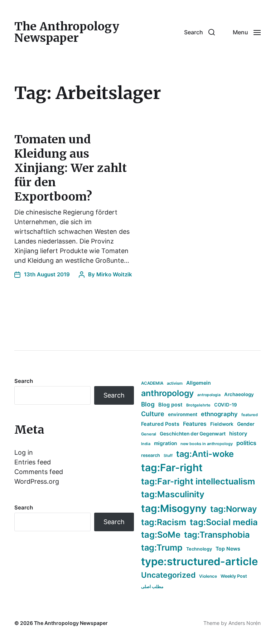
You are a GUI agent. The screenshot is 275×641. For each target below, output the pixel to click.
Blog (148, 404)
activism (175, 383)
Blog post (170, 404)
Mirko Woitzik (114, 274)
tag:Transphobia (217, 534)
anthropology (167, 393)
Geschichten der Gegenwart (193, 434)
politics (246, 443)
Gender (246, 424)
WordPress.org (36, 481)
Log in (23, 452)
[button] (199, 32)
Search (23, 381)
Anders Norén (244, 623)
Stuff (168, 455)
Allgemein (198, 383)
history (238, 433)
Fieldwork (221, 424)
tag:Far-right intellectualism (198, 481)
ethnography (219, 414)
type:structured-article (199, 561)
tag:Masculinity (172, 494)
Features (195, 423)
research (150, 455)
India (145, 444)
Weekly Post (234, 576)
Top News (228, 549)
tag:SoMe (160, 534)
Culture (152, 414)
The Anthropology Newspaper (66, 32)
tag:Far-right (172, 468)
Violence (208, 576)
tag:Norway (233, 509)
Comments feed (38, 471)
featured (249, 414)
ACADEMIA (152, 383)
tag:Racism (163, 522)
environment (182, 414)
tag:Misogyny (174, 508)
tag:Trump (162, 547)
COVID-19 (225, 405)
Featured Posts (160, 424)
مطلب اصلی (152, 586)
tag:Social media (224, 522)
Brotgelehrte (198, 405)
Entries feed (32, 462)
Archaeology (239, 394)
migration (165, 443)
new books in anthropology (206, 443)
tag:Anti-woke (205, 454)
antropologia (209, 395)
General (148, 434)
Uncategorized (168, 575)
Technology (199, 549)
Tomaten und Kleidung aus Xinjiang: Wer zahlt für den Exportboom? (70, 168)
